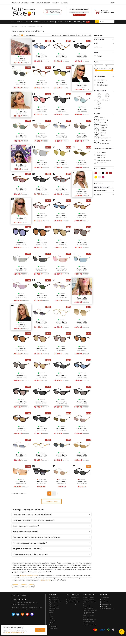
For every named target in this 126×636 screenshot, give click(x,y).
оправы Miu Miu (45, 580)
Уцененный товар (71, 604)
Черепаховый (110, 173)
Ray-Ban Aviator (53, 597)
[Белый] (99, 173)
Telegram (13, 614)
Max (32, 614)
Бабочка (103, 133)
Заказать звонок (79, 15)
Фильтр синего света (104, 160)
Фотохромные (101, 163)
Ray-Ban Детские (54, 608)
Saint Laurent (52, 620)
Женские (100, 47)
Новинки (14, 35)
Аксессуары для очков (89, 602)
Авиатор (103, 117)
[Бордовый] (103, 177)
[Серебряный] (99, 177)
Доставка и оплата (28, 3)
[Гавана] (95, 173)
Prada (50, 614)
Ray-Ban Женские (54, 606)
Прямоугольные (105, 140)
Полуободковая (102, 85)
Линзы (59, 22)
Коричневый (107, 173)
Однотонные (101, 152)
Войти (112, 3)
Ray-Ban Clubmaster (55, 602)
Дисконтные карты (71, 599)
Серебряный (99, 177)
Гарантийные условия (89, 625)
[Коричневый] (107, 173)
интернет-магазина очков (29, 575)
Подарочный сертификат (73, 602)
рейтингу (87, 35)
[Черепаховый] (110, 173)
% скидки (72, 35)
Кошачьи (103, 130)
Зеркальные (101, 157)
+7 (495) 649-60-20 (79, 9)
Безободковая (101, 80)
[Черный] (103, 173)
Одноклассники (22, 614)
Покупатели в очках (88, 604)
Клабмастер (104, 120)
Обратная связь (104, 597)
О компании (16, 3)
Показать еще (51, 501)
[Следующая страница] (57, 493)
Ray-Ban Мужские (54, 604)
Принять (40, 630)
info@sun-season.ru (107, 608)
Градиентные (101, 155)
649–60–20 (19, 600)
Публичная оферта (88, 615)
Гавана (95, 173)
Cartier (51, 612)
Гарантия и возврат (43, 3)
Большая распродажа (72, 597)
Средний (107, 100)
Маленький (99, 100)
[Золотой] (95, 177)
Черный (103, 173)
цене (79, 35)
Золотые (23, 586)
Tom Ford (51, 622)
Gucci (50, 624)
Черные (31, 586)
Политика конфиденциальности (89, 618)
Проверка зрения (88, 608)
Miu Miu (99, 56)
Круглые (103, 122)
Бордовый (103, 177)
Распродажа (81, 22)
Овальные (103, 127)
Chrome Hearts (53, 628)
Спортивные (104, 143)
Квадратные (104, 125)
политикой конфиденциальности (14, 632)
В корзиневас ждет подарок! (107, 11)
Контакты (64, 3)
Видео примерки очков (90, 610)
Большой (98, 108)
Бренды (68, 22)
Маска (102, 135)
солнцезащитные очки (22, 22)
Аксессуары (49, 22)
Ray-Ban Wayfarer (54, 599)
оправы (37, 22)
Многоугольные (105, 138)
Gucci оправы (53, 626)
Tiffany (51, 616)
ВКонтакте (18, 614)
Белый (99, 173)
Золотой (95, 177)
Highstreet (52, 610)
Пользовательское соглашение (88, 622)
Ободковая (100, 82)
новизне (64, 35)
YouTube (27, 614)
